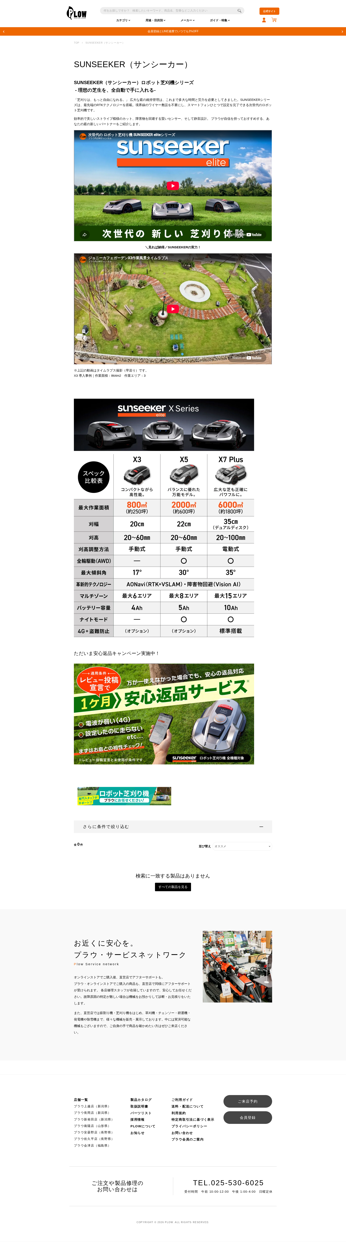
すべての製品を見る (173, 887)
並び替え (205, 846)
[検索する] (239, 10)
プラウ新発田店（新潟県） (94, 1119)
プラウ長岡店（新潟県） (92, 1113)
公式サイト (269, 11)
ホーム (76, 42)
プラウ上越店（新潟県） (92, 1106)
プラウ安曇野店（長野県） (94, 1132)
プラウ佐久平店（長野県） (94, 1139)
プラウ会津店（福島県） (92, 1145)
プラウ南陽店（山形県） (92, 1126)
